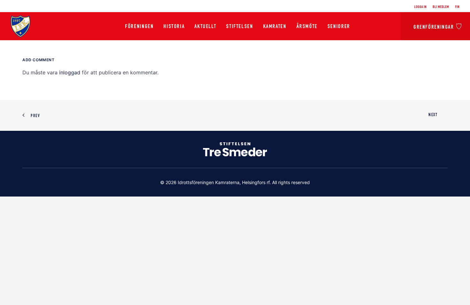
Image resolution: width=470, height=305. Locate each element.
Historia (173, 27)
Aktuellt (205, 27)
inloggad (69, 72)
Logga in (420, 7)
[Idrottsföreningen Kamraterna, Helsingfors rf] (20, 26)
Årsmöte (306, 27)
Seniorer (338, 27)
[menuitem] (421, 7)
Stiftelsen (239, 27)
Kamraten (274, 27)
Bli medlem (441, 7)
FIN (457, 7)
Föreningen (139, 27)
